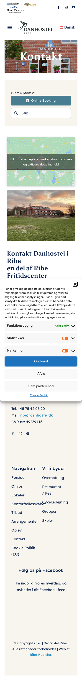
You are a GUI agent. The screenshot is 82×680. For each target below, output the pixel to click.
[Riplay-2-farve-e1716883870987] (30, 4)
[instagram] (66, 7)
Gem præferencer (41, 386)
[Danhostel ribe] (41, 191)
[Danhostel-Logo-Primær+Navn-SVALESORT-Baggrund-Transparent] (37, 19)
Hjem (15, 93)
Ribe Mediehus (41, 655)
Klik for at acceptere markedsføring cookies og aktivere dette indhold (41, 161)
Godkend (41, 361)
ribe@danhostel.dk (36, 415)
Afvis (41, 374)
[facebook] (58, 7)
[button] (75, 284)
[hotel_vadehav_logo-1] (15, 8)
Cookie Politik (39, 395)
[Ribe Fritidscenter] (13, 4)
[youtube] (73, 7)
